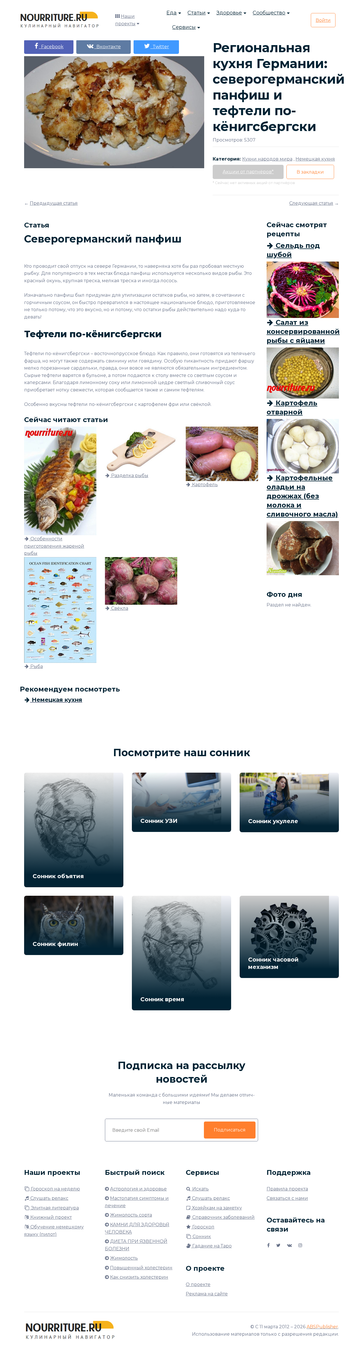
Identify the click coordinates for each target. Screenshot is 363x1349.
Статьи (196, 13)
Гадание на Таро (211, 1246)
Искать (200, 1189)
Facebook (51, 46)
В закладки (310, 172)
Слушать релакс (48, 1198)
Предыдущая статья (54, 203)
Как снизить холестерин (139, 1277)
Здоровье (229, 13)
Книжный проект (50, 1217)
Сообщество (269, 13)
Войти (323, 20)
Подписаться (230, 1130)
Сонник (201, 1236)
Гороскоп (202, 1227)
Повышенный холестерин (141, 1267)
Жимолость (124, 1258)
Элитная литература (54, 1208)
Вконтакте (107, 46)
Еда (171, 13)
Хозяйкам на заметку (216, 1208)
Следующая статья (311, 203)
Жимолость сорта (131, 1215)
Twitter (159, 46)
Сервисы (184, 27)
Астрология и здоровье (138, 1189)
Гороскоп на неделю (55, 1189)
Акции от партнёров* (248, 171)
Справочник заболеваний (223, 1217)
